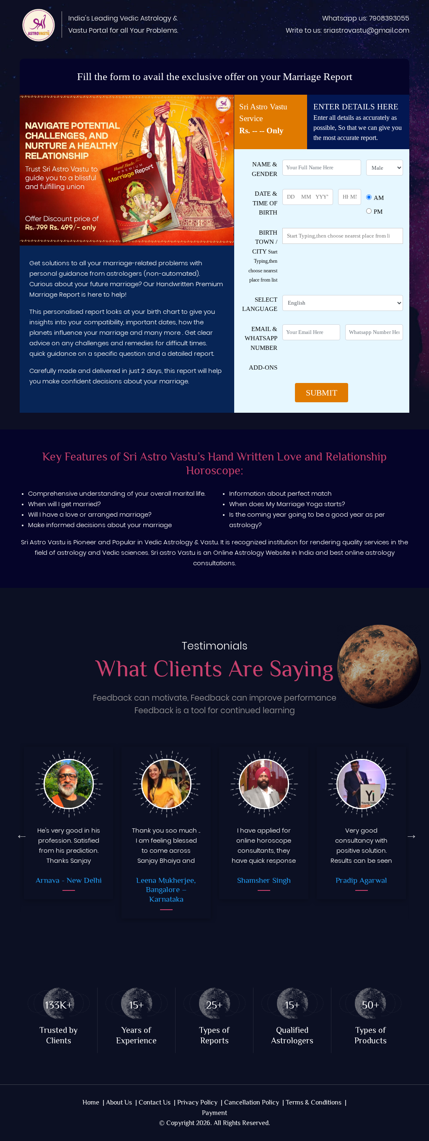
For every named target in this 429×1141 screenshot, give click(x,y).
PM (378, 211)
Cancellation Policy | (254, 1102)
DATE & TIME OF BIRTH (265, 203)
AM (379, 197)
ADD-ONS (263, 367)
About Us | (121, 1102)
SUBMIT (321, 392)
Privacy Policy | (199, 1102)
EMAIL (261, 338)
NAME (264, 169)
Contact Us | (157, 1102)
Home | (93, 1102)
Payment (214, 1113)
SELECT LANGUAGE (259, 304)
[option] (68, 833)
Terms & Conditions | (316, 1102)
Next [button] (409, 832)
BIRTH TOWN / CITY (262, 256)
